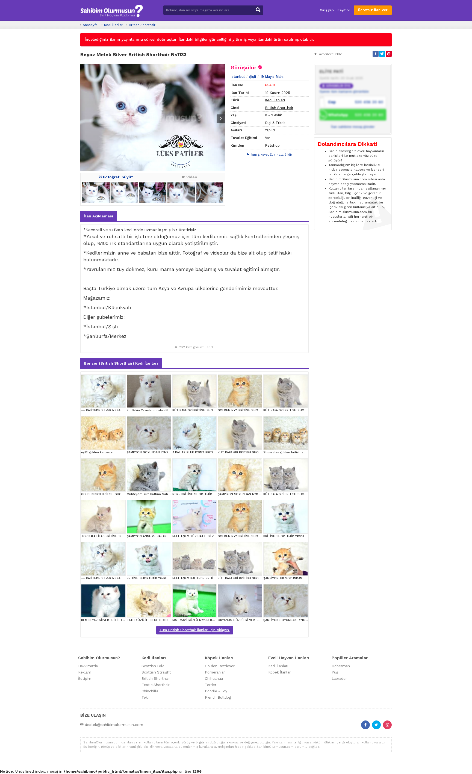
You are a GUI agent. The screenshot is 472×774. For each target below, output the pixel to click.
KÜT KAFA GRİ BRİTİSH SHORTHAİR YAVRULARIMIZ (300, 410)
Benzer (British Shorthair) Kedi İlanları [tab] (121, 363)
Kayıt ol (344, 10)
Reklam (84, 672)
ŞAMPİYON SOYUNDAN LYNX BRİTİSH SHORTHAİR (163, 452)
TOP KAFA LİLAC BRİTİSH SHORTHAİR (108, 536)
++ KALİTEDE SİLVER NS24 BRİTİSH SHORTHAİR (116, 410)
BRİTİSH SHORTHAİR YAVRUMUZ (287, 536)
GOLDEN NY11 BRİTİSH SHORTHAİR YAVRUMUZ (252, 410)
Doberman (341, 666)
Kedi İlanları (113, 25)
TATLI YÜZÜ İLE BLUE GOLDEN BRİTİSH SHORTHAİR (165, 620)
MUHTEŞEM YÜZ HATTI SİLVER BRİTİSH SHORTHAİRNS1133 (215, 536)
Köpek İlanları (279, 672)
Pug (335, 672)
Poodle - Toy (216, 691)
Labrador (339, 678)
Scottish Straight (156, 672)
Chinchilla (149, 691)
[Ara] (258, 10)
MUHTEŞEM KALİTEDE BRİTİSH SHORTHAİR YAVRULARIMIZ (215, 578)
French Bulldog (218, 697)
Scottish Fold (152, 666)
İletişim (84, 678)
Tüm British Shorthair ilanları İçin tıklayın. (195, 630)
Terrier (210, 685)
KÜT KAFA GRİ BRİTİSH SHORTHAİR (198, 410)
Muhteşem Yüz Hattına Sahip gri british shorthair (163, 494)
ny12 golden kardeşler (97, 452)
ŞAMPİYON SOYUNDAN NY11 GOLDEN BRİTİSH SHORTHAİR (260, 494)
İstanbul (238, 77)
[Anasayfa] (111, 10)
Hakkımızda (88, 666)
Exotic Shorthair (155, 685)
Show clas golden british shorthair (289, 452)
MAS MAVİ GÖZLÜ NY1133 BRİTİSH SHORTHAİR (206, 620)
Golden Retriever (220, 666)
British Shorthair (142, 25)
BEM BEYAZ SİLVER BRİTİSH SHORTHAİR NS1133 (116, 620)
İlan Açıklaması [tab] (98, 216)
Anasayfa (90, 25)
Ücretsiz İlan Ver (373, 10)
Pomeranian (215, 672)
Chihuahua (214, 678)
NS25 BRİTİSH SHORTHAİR (192, 494)
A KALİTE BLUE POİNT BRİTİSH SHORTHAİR (204, 452)
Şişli (252, 77)
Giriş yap (327, 10)
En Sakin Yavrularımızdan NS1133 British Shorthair (164, 410)
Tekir (145, 697)
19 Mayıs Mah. (272, 77)
